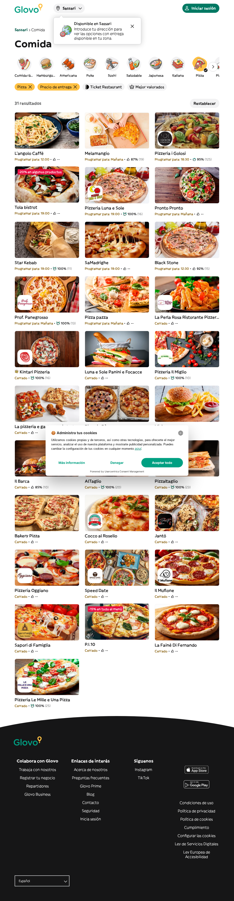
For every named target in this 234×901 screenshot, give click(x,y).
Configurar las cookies (196, 835)
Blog (90, 794)
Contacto (90, 802)
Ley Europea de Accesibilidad (196, 854)
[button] (24, 67)
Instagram (143, 769)
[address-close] (132, 26)
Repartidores (37, 786)
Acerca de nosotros (90, 769)
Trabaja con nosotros (37, 769)
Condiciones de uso (196, 802)
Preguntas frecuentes (90, 777)
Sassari (21, 29)
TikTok (143, 777)
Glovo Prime (90, 786)
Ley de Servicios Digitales (196, 844)
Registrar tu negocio (37, 777)
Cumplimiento (196, 827)
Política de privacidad (196, 811)
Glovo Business (37, 794)
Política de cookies (196, 819)
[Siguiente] (213, 66)
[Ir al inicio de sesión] (29, 8)
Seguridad (90, 810)
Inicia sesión (90, 819)
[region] (117, 67)
